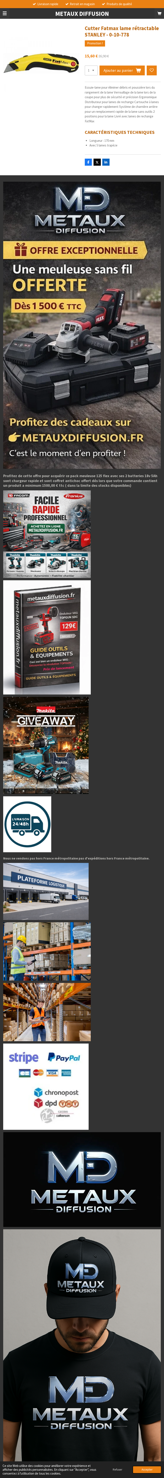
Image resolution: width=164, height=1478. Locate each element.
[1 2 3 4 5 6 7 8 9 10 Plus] (91, 71)
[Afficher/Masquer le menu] (4, 13)
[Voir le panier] (159, 13)
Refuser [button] (117, 1469)
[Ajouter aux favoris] (152, 71)
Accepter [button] (147, 1469)
